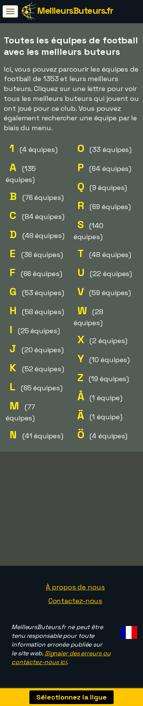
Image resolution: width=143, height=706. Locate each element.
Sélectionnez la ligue (71, 697)
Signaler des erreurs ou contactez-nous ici (60, 657)
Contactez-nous (75, 600)
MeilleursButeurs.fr (75, 10)
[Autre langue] (127, 630)
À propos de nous (75, 587)
